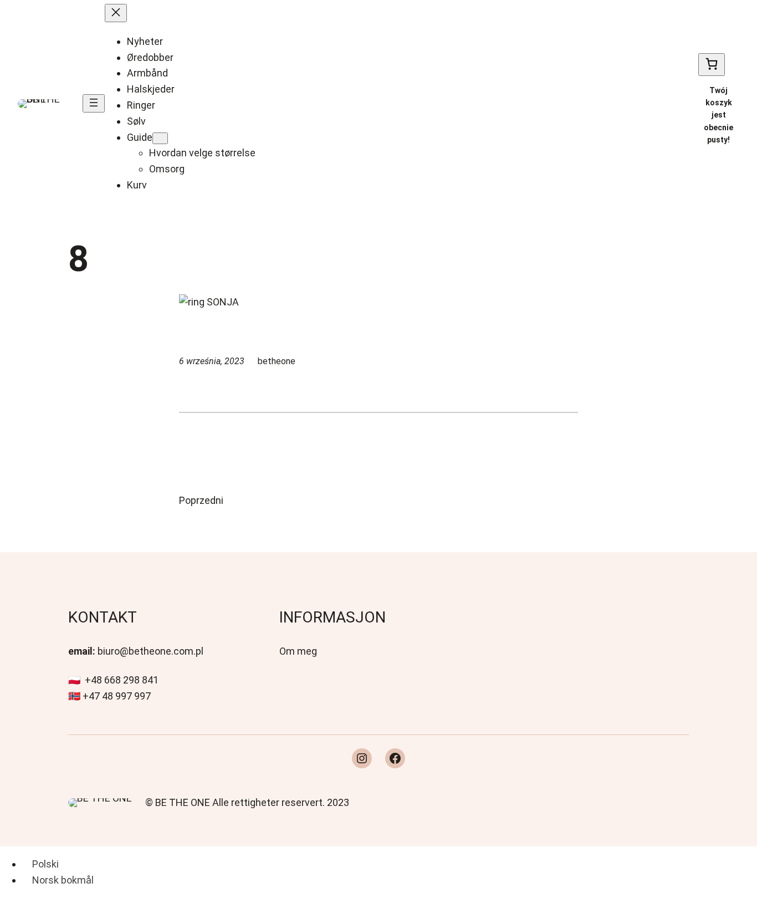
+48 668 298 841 (121, 680)
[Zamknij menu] (116, 13)
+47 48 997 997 (117, 696)
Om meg (298, 651)
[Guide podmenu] (160, 138)
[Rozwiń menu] (94, 103)
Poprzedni (201, 500)
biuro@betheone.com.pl (150, 651)
